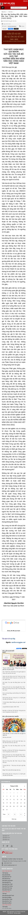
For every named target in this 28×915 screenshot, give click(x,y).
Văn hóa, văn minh (7, 737)
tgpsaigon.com (6, 837)
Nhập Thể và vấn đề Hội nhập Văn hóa (11, 770)
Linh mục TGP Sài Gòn (8, 826)
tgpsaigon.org (6, 839)
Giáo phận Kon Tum (6, 901)
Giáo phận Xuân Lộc (7, 889)
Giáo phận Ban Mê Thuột (8, 895)
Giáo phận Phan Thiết (7, 884)
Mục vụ (3, 11)
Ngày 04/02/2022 (7, 23)
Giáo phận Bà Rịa (6, 874)
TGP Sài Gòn (5, 873)
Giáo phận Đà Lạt (6, 878)
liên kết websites (7, 868)
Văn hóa (10, 11)
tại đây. (12, 639)
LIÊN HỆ (4, 856)
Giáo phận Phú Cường (7, 886)
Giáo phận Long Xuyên (7, 880)
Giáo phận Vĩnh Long (7, 888)
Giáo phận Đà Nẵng (6, 897)
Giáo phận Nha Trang (7, 899)
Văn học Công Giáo (12, 26)
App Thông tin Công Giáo (9, 849)
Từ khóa (22, 26)
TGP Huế (4, 893)
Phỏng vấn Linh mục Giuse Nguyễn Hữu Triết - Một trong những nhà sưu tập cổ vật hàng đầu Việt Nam (14, 688)
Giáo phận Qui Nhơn (6, 903)
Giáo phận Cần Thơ (6, 876)
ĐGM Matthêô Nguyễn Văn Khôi (9, 21)
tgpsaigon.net (6, 835)
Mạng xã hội (5, 842)
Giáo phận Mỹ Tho (6, 882)
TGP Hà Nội (5, 906)
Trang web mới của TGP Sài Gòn (12, 833)
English (25, 1)
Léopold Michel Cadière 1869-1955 (11, 706)
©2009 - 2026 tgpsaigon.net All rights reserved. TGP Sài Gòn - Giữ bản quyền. (14, 912)
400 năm (4, 28)
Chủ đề (5, 26)
